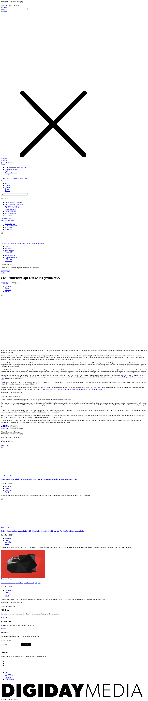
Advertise (8, 674)
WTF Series (8, 227)
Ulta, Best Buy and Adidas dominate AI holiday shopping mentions (22, 243)
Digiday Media (9, 679)
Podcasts (14, 178)
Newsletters (8, 229)
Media (7, 246)
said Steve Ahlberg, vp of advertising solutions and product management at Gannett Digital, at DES (74, 389)
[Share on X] (6, 426)
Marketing (8, 248)
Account (3, 628)
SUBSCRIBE (5, 271)
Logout (7, 175)
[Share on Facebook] (4, 426)
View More (4, 445)
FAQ (6, 171)
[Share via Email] (8, 426)
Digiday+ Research (11, 225)
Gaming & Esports (11, 211)
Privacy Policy (9, 676)
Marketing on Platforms (12, 206)
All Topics (8, 215)
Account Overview (11, 173)
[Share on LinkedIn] (2, 426)
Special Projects (10, 224)
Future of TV (9, 252)
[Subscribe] (4, 160)
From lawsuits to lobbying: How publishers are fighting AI (20, 583)
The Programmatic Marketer (14, 204)
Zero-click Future (6, 475)
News (3, 178)
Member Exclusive (7, 527)
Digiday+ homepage (11, 169)
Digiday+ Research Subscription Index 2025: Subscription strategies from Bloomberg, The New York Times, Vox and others (43, 531)
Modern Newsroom (11, 213)
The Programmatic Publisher (14, 202)
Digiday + (8, 178)
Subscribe (4, 162)
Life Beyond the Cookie (12, 208)
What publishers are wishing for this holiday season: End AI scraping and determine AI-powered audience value (39, 479)
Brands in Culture (10, 210)
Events (20, 178)
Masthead (8, 678)
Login (10, 162)
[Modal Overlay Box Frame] (16, 644)
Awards (24, 178)
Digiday (5, 283)
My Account (5, 220)
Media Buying (9, 250)
